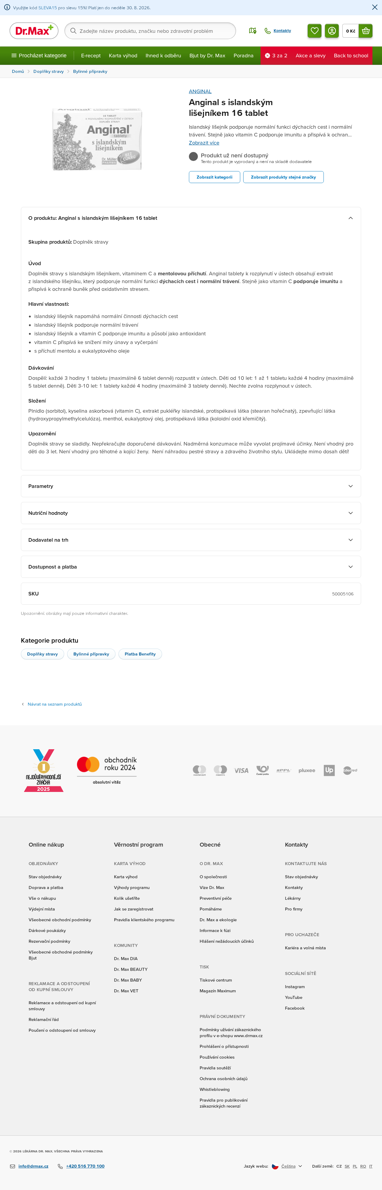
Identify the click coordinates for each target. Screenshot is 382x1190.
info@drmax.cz (33, 1165)
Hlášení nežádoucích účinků (227, 941)
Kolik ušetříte (127, 898)
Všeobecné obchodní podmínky (60, 919)
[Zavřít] (374, 8)
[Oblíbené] (314, 31)
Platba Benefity (140, 653)
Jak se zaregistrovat (133, 908)
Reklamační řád (44, 1019)
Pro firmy (293, 908)
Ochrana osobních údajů (223, 1078)
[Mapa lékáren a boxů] (252, 30)
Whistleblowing (215, 1089)
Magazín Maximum (218, 990)
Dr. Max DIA (126, 958)
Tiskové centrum (216, 979)
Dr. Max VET (126, 990)
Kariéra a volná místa (305, 947)
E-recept (91, 55)
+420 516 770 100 (85, 1165)
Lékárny (293, 898)
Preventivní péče (216, 898)
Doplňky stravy (42, 653)
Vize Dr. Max (212, 887)
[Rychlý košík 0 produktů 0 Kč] (365, 31)
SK (347, 1166)
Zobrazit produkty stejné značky (283, 176)
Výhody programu (132, 887)
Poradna (244, 55)
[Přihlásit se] (332, 31)
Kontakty (294, 887)
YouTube (293, 997)
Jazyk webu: (256, 1165)
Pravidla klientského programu (144, 919)
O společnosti (213, 876)
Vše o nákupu (42, 898)
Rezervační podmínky (49, 941)
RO (363, 1166)
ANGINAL (200, 91)
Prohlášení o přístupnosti (224, 1046)
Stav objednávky (45, 876)
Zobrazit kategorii (214, 176)
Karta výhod (123, 55)
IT (370, 1166)
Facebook (295, 1008)
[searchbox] (150, 30)
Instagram (295, 986)
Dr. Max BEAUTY (130, 969)
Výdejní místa (42, 908)
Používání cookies (217, 1057)
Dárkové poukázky (47, 930)
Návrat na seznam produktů (55, 704)
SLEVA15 (47, 7)
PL (355, 1166)
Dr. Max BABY (128, 979)
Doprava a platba (46, 887)
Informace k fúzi (215, 930)
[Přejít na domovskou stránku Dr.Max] (34, 30)
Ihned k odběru (163, 55)
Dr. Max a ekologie (218, 919)
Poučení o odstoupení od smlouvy (62, 1030)
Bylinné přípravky (91, 653)
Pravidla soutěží (215, 1067)
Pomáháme (211, 908)
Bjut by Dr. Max (207, 55)
